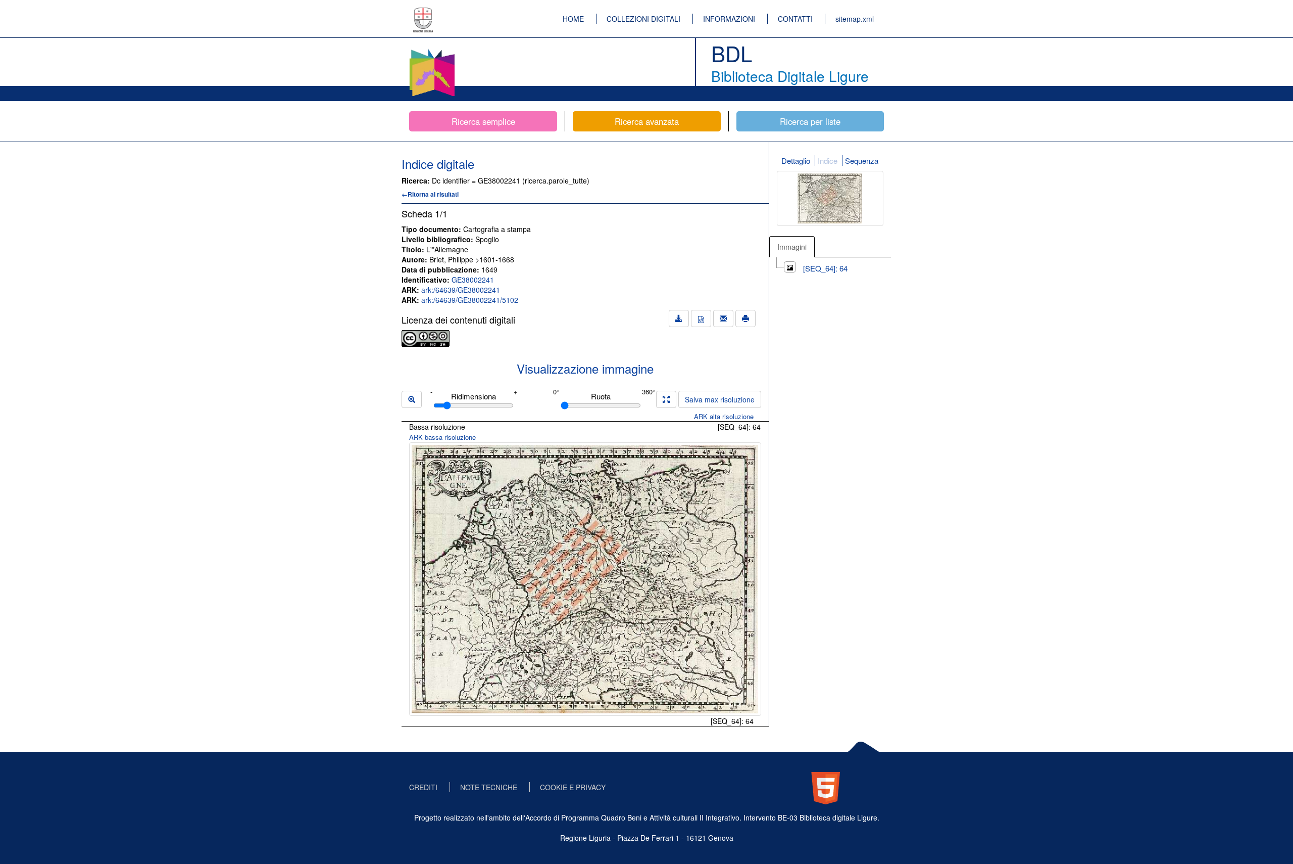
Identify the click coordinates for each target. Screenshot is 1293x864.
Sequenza (861, 160)
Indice (827, 160)
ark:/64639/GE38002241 (460, 290)
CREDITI (423, 787)
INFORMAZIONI (729, 19)
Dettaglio (795, 160)
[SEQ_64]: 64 (825, 268)
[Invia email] (723, 318)
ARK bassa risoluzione (442, 437)
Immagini (792, 247)
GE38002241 (473, 280)
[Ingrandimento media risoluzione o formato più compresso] (666, 399)
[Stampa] (745, 318)
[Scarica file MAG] (701, 318)
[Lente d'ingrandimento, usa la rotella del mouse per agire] (412, 399)
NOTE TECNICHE (488, 787)
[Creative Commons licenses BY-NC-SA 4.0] (426, 337)
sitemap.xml (854, 19)
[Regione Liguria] (423, 12)
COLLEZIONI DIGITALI (643, 19)
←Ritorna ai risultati (430, 194)
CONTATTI (795, 19)
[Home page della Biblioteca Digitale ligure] (432, 50)
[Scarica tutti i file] (679, 318)
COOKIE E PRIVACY (573, 787)
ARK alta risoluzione (724, 416)
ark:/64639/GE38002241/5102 (469, 300)
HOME (573, 19)
